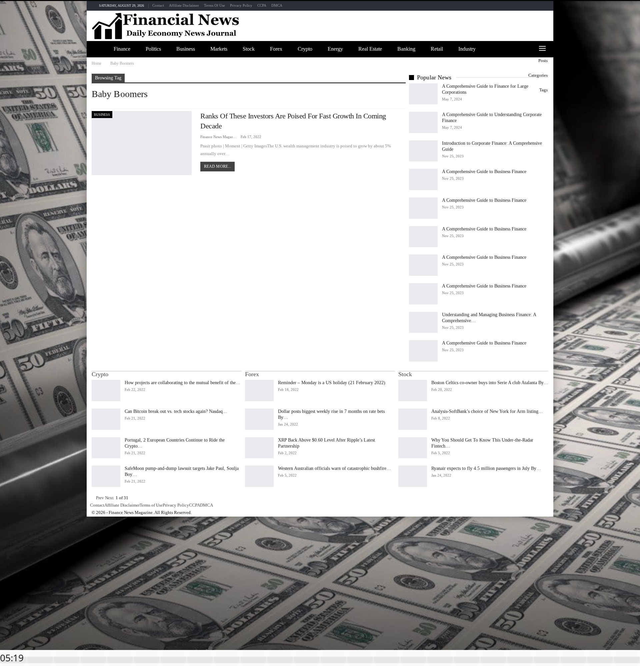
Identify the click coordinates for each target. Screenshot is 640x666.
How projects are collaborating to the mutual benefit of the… (182, 382)
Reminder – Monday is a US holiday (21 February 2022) (331, 382)
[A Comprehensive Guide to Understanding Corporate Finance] (423, 122)
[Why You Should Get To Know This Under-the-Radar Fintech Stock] (412, 448)
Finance (122, 49)
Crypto (305, 49)
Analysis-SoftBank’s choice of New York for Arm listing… (487, 411)
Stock (249, 49)
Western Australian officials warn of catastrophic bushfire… (334, 468)
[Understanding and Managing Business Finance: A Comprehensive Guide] (423, 322)
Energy (335, 49)
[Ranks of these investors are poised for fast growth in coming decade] (142, 143)
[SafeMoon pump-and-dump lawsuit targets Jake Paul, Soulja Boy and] (106, 476)
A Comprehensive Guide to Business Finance (484, 171)
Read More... (217, 166)
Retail (437, 49)
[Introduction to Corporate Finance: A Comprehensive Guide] (423, 151)
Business (185, 49)
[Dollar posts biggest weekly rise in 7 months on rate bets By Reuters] (259, 419)
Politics (153, 49)
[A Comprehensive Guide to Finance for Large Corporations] (423, 94)
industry (467, 49)
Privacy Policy (241, 5)
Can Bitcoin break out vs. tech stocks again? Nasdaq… (176, 411)
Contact (158, 5)
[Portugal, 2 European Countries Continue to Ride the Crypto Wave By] (106, 448)
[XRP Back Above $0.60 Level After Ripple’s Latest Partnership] (259, 448)
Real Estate (370, 49)
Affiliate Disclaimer (184, 5)
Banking (406, 49)
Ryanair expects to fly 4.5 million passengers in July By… (486, 468)
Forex (276, 49)
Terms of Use (214, 5)
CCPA (261, 5)
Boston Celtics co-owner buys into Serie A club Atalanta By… (489, 382)
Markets (218, 49)
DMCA (276, 5)
